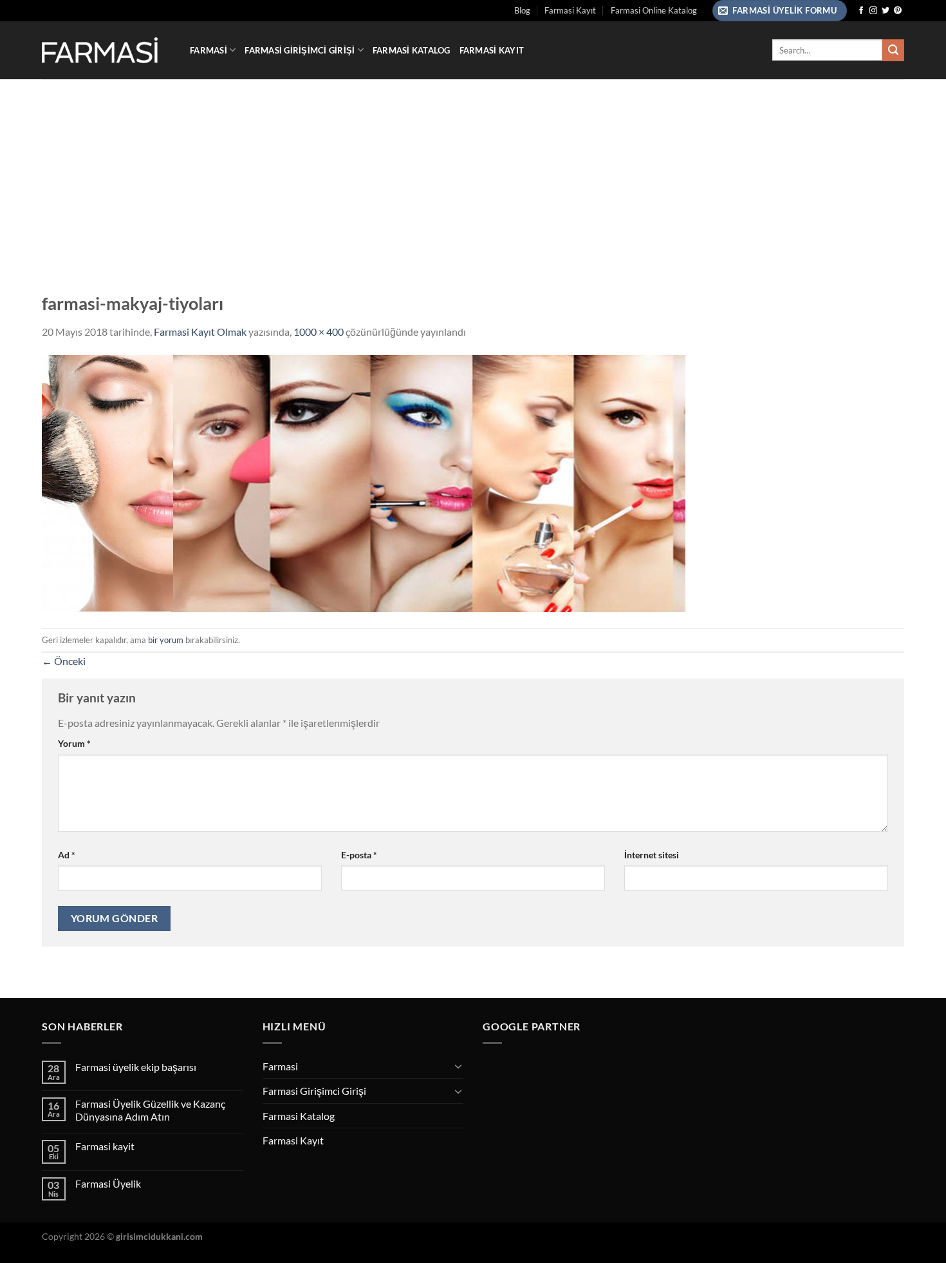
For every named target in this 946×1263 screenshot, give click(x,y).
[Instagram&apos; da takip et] (873, 10)
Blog (522, 10)
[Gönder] (893, 50)
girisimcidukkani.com (159, 1236)
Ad (66, 854)
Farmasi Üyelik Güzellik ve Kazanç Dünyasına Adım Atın (150, 1109)
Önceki (64, 661)
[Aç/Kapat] (458, 1066)
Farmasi (208, 50)
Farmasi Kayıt (570, 10)
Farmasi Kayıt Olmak (200, 331)
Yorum (74, 743)
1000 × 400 (318, 331)
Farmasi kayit (104, 1146)
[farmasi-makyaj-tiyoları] (363, 482)
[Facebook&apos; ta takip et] (861, 10)
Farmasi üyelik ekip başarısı (135, 1067)
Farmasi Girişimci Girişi (300, 50)
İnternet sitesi (651, 854)
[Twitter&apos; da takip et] (885, 10)
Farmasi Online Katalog (654, 10)
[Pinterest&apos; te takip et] (898, 10)
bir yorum (165, 640)
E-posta (359, 854)
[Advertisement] (473, 176)
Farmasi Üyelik (108, 1183)
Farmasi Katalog (411, 50)
